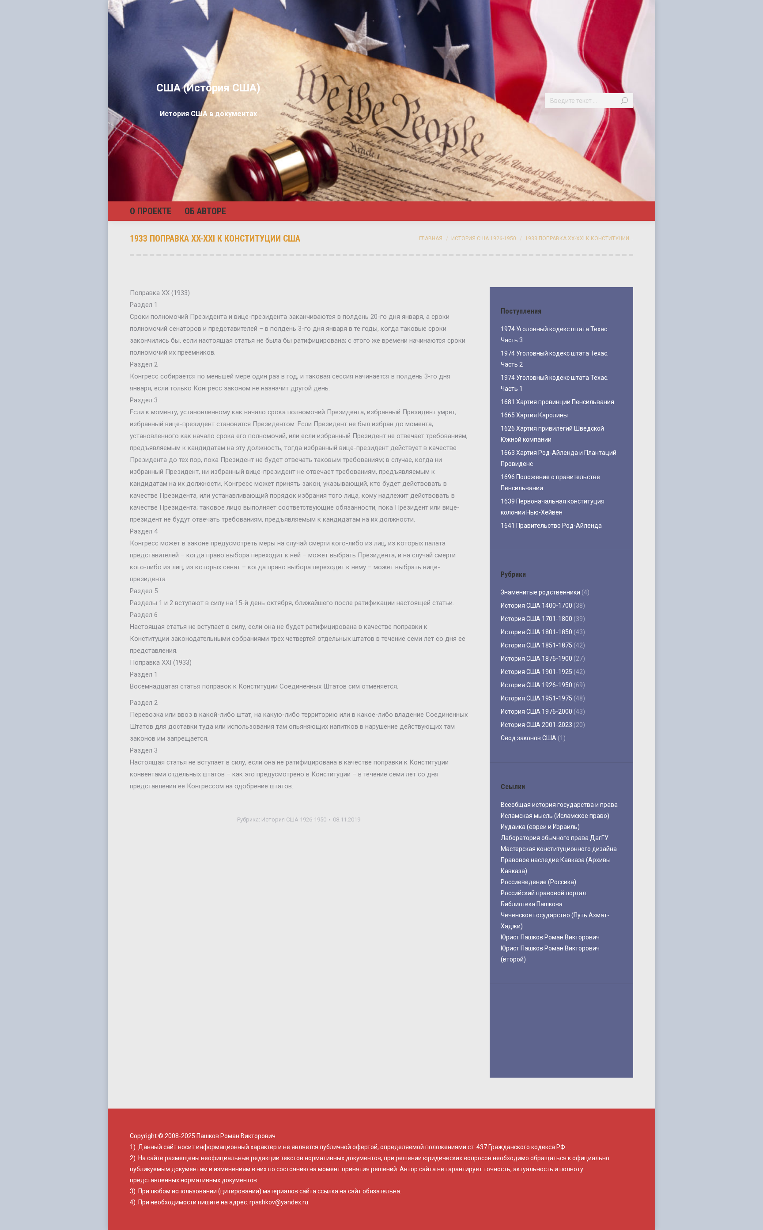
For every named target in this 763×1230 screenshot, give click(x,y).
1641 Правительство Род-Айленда (551, 525)
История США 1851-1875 (536, 645)
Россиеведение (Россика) (538, 882)
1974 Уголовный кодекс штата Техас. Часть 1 (554, 383)
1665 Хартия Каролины (534, 415)
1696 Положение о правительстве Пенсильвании (550, 482)
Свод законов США (528, 738)
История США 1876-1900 (536, 658)
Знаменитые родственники (540, 592)
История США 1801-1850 (536, 632)
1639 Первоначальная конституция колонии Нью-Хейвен (552, 507)
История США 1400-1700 (536, 605)
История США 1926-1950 (293, 819)
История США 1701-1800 (536, 618)
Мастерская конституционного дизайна (559, 848)
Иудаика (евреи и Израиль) (540, 826)
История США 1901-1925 (536, 671)
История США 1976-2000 (536, 711)
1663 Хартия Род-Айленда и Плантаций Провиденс (558, 458)
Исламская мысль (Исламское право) (555, 815)
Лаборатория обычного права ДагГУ (554, 837)
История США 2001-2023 (536, 724)
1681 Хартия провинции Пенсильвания (557, 401)
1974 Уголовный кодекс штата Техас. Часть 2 (554, 359)
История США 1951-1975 (536, 698)
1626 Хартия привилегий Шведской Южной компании (552, 434)
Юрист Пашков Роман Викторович (550, 937)
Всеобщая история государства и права (559, 804)
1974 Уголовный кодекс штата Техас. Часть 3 (554, 334)
